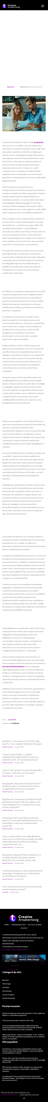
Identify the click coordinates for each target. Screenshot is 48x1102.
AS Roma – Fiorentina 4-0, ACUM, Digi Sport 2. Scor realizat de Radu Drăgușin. (22, 742)
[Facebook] (24, 1098)
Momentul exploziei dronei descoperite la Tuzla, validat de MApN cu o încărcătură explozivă (23, 1014)
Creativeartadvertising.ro (10, 1095)
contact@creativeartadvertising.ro (15, 949)
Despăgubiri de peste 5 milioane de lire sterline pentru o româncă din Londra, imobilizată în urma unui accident (21, 786)
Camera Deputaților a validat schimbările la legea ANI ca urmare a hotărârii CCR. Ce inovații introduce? (20, 757)
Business (10, 87)
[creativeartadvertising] (11, 6)
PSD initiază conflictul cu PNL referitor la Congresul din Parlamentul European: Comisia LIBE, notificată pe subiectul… (22, 1069)
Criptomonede (13, 970)
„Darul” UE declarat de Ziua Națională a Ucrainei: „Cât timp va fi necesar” (22, 771)
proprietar (39, 142)
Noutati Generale (7, 747)
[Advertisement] (24, 35)
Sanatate (5, 892)
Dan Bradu (15, 723)
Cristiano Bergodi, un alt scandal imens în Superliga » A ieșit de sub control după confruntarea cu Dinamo (22, 873)
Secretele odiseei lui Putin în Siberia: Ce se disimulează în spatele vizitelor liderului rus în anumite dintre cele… (21, 857)
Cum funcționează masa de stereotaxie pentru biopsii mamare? (22, 888)
